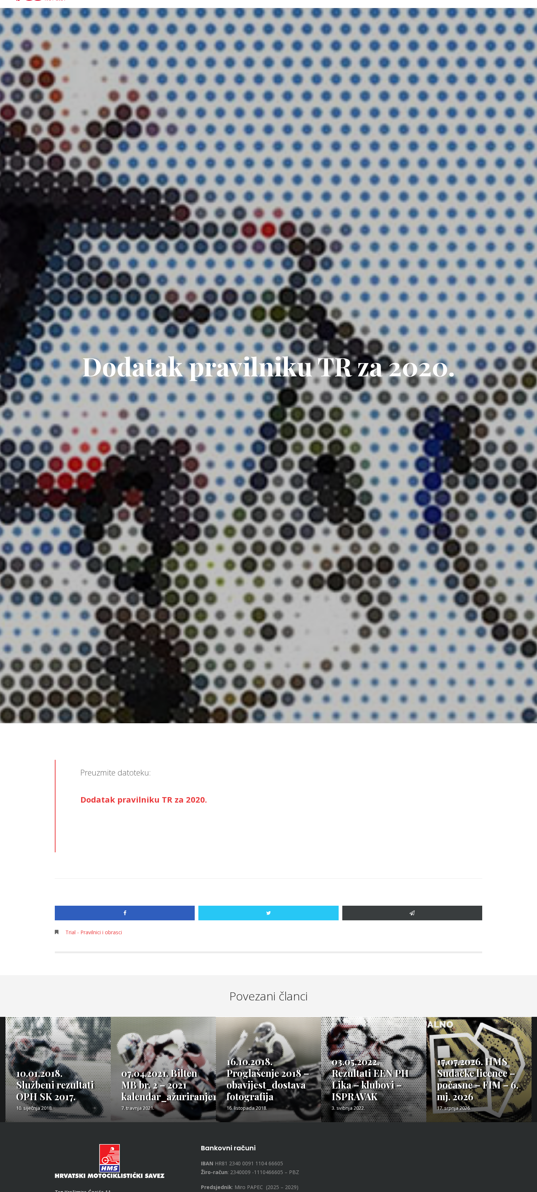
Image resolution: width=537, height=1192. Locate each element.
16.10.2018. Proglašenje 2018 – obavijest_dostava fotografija (267, 1079)
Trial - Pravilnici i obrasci (93, 932)
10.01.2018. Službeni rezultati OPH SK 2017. (55, 1085)
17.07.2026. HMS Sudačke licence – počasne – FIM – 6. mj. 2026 (477, 1079)
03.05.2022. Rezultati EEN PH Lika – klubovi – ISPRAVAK (370, 1079)
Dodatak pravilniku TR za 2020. (143, 799)
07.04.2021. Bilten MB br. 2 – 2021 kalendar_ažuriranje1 (169, 1085)
